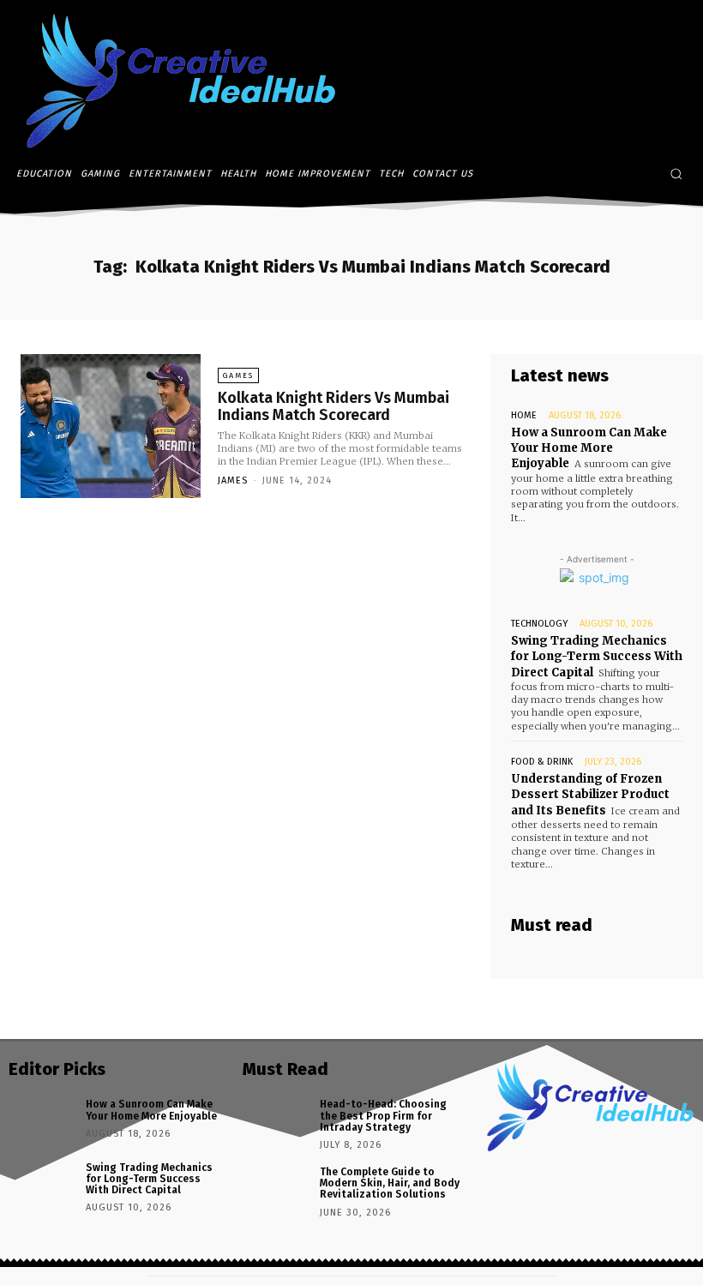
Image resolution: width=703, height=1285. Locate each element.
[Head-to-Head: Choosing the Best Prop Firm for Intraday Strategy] (275, 1120)
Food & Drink (542, 761)
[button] (676, 173)
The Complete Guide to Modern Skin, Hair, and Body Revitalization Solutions (390, 1183)
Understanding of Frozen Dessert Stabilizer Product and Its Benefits (590, 794)
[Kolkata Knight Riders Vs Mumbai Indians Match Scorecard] (111, 426)
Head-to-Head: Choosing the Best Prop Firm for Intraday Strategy (383, 1115)
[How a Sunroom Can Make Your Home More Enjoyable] (41, 1120)
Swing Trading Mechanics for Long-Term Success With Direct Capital (596, 656)
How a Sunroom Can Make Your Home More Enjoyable (589, 448)
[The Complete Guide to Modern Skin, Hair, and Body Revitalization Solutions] (275, 1187)
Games (238, 375)
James (233, 480)
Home (524, 415)
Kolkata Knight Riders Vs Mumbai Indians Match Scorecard (333, 406)
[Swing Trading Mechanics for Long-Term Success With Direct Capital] (41, 1183)
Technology (539, 623)
